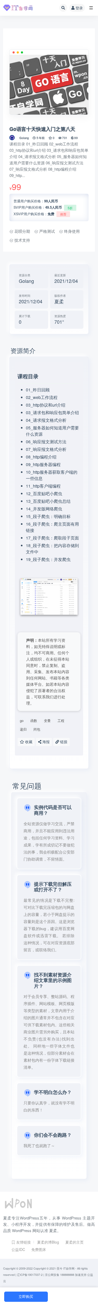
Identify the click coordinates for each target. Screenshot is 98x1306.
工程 (60, 720)
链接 (63, 742)
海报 (45, 742)
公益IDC (18, 1249)
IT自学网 (68, 1268)
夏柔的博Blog (48, 1242)
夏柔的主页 (74, 1242)
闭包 (36, 729)
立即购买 (26, 1297)
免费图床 (38, 1249)
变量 (47, 720)
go (22, 720)
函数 (33, 720)
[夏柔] (12, 137)
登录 (79, 7)
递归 (23, 729)
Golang (24, 138)
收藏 (28, 742)
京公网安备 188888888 (59, 1274)
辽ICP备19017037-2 (30, 1274)
